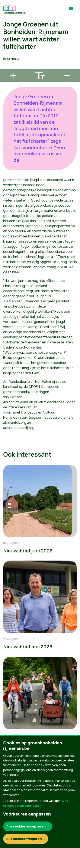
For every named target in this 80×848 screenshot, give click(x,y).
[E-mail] (6, 66)
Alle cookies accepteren (26, 826)
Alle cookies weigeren (24, 838)
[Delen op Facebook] (6, 42)
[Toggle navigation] (71, 10)
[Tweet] (6, 54)
